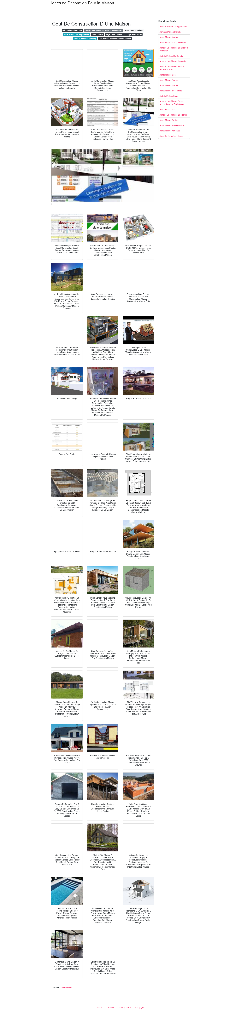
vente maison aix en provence (76, 34)
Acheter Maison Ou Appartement (174, 26)
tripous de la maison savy (85, 38)
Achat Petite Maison (168, 109)
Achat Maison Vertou (169, 37)
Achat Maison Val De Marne (172, 125)
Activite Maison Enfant (169, 96)
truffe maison (97, 34)
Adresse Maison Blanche (170, 31)
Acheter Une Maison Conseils (173, 61)
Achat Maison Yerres (169, 80)
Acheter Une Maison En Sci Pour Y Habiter (174, 49)
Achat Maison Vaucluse (170, 130)
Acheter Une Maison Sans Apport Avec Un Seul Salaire (172, 103)
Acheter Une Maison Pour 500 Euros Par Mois (173, 68)
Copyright (139, 1007)
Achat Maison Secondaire (171, 90)
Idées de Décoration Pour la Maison (82, 2)
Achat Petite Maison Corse (171, 136)
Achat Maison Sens (168, 74)
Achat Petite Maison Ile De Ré (173, 42)
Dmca (99, 1007)
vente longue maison (134, 30)
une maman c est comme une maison (115, 38)
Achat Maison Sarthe (169, 120)
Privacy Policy (125, 1007)
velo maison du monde (72, 30)
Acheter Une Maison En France (173, 114)
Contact (110, 1007)
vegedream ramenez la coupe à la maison (124, 34)
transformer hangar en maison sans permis (103, 30)
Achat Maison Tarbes (169, 85)
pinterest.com (67, 987)
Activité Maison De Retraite (171, 56)
